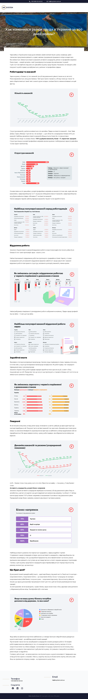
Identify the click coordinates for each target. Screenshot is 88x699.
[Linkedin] (17, 688)
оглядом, (35, 555)
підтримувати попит (38, 582)
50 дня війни (44, 131)
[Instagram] (22, 688)
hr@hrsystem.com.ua (58, 680)
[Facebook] (13, 688)
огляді (29, 426)
